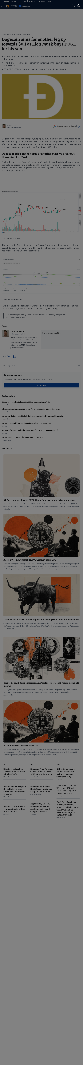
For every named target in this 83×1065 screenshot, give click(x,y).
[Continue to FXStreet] (78, 5)
